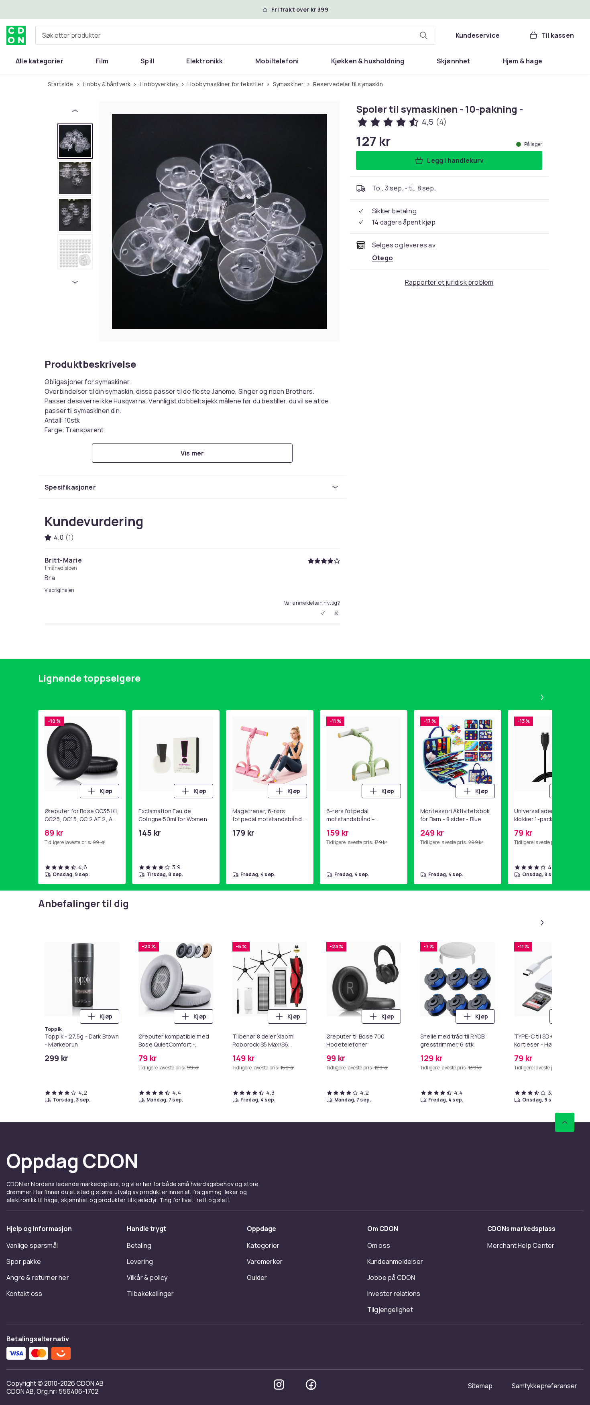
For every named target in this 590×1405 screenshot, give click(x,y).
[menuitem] (39, 61)
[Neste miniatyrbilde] (75, 282)
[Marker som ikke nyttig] (336, 613)
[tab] (75, 141)
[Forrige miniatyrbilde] (75, 110)
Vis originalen (59, 590)
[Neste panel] (542, 697)
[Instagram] (279, 1384)
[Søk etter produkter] (423, 35)
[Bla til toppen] (564, 1122)
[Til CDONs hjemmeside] (16, 35)
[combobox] (235, 35)
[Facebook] (311, 1384)
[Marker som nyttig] (322, 613)
